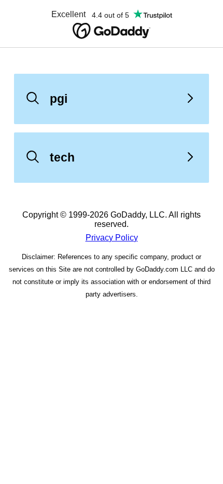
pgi (58, 98)
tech (62, 157)
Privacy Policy (112, 237)
